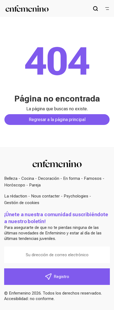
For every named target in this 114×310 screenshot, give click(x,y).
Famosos (93, 178)
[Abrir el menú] (107, 8)
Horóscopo (14, 185)
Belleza (10, 178)
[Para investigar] (95, 8)
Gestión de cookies (21, 202)
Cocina (27, 178)
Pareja (35, 185)
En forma (71, 178)
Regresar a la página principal (57, 119)
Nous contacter (45, 196)
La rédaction (15, 196)
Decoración (48, 178)
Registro (61, 276)
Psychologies (76, 196)
